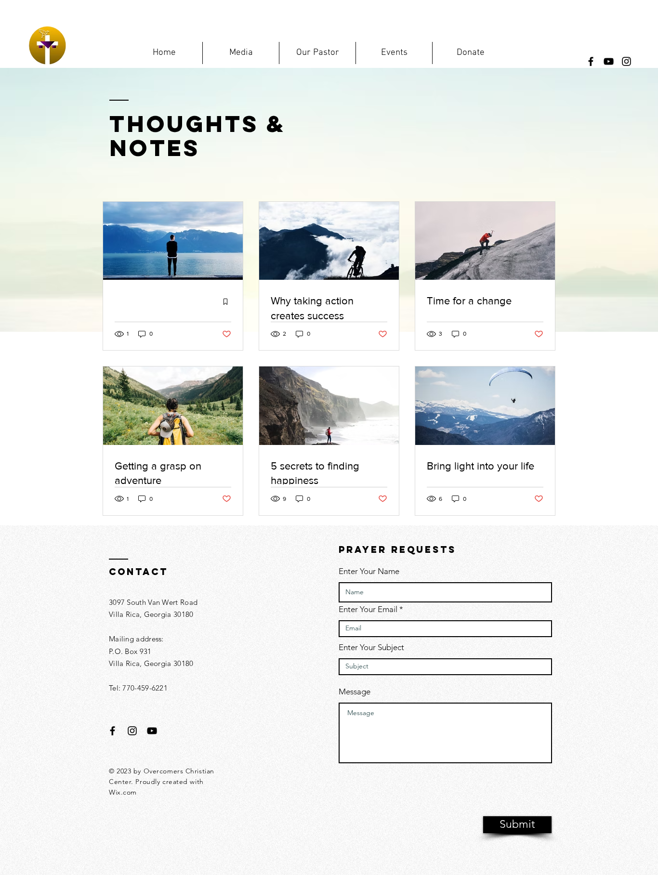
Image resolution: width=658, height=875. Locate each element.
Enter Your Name (369, 571)
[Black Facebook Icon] (112, 731)
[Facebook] (591, 61)
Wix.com (123, 792)
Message (354, 692)
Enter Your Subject (371, 647)
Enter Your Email (368, 609)
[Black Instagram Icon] (132, 731)
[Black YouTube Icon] (152, 731)
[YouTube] (609, 61)
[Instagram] (626, 61)
